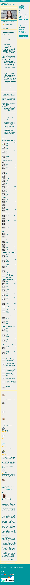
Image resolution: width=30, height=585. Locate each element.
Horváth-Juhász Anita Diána (7, 498)
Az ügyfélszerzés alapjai (22, 28)
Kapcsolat (5, 567)
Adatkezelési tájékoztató (13, 567)
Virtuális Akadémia (4, 565)
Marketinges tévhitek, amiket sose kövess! (21, 31)
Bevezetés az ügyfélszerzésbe (21, 13)
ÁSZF (8, 567)
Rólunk (2, 567)
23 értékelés (7, 24)
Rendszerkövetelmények (20, 567)
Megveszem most (23, 19)
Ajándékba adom (24, 37)
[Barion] (7, 574)
